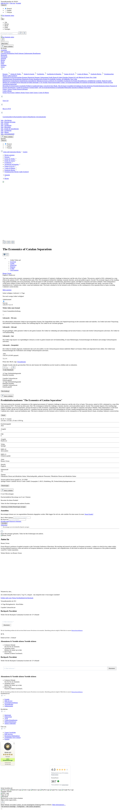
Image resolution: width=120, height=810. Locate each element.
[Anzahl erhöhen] (13, 367)
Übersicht (4, 53)
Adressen (21, 53)
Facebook (13, 262)
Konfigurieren (20, 806)
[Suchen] (20, 33)
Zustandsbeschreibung (11, 702)
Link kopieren (14, 270)
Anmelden (4, 50)
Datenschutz (8, 717)
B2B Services (8, 734)
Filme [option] (6, 27)
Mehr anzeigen (7, 290)
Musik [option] (6, 26)
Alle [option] (5, 22)
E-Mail (12, 268)
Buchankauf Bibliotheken (12, 736)
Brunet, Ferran (7, 273)
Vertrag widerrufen (10, 723)
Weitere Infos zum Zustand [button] (11, 308)
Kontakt (18, 3)
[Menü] (1, 17)
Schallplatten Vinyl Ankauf (12, 737)
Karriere (6, 739)
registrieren (7, 52)
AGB (6, 718)
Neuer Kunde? (89, 514)
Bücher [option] (6, 24)
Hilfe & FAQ (5, 3)
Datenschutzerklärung (77, 630)
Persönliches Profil (12, 53)
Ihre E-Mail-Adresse (7, 517)
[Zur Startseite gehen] (7, 15)
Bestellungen (37, 53)
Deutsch (9, 8)
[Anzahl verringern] (4, 367)
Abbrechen (4, 525)
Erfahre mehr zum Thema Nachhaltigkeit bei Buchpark (17, 598)
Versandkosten (21, 362)
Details (3, 415)
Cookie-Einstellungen (10, 720)
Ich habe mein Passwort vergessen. (11, 521)
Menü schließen (8, 46)
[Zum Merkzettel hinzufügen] (6, 254)
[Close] (3, 240)
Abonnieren (7, 625)
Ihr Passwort (5, 519)
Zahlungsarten (28, 53)
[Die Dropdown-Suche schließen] (24, 33)
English (9, 10)
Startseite (7, 175)
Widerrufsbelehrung (10, 722)
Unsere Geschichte (10, 732)
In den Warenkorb (8, 370)
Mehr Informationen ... (59, 804)
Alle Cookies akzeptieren (33, 806)
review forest (65, 785)
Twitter (12, 263)
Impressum (7, 715)
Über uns (12, 3)
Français (9, 12)
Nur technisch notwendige (8, 806)
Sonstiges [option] (7, 29)
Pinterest (12, 267)
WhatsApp (13, 265)
